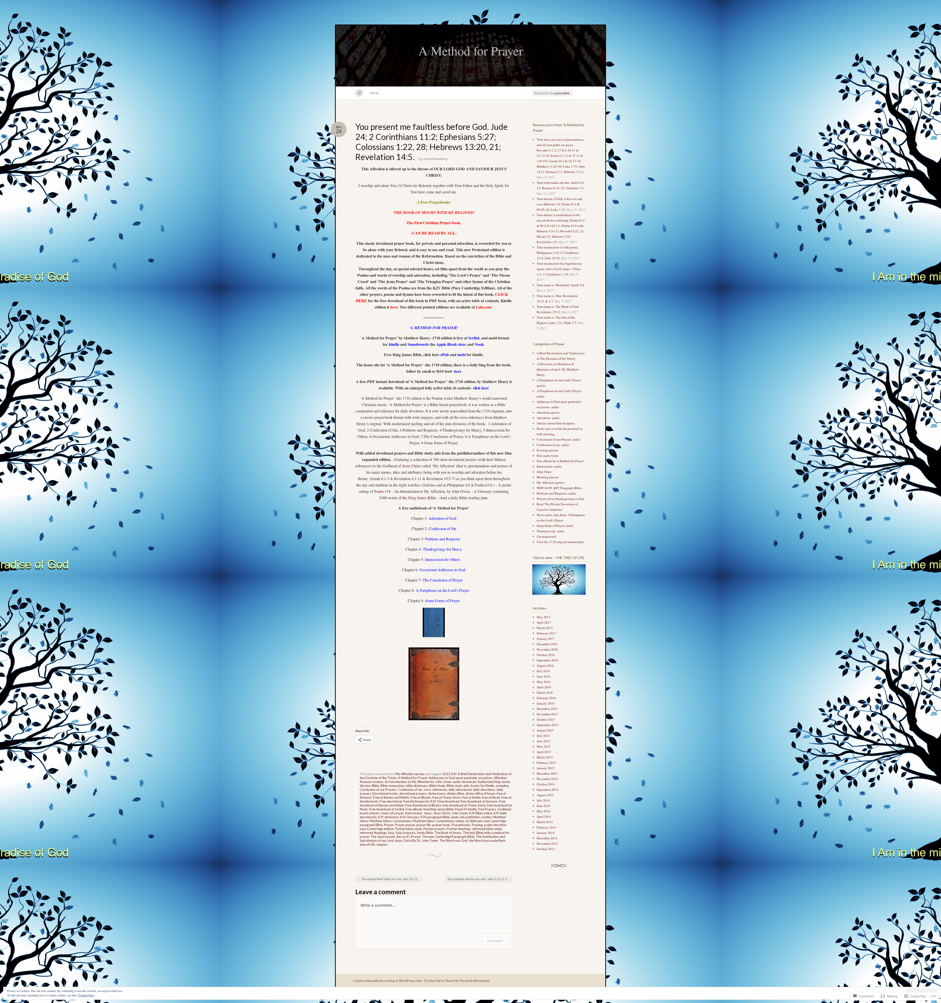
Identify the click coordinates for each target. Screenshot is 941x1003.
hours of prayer (392, 813)
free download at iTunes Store (464, 805)
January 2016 (546, 703)
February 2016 (546, 698)
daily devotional (459, 790)
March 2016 (545, 692)
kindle (394, 344)
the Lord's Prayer (408, 837)
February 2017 (546, 633)
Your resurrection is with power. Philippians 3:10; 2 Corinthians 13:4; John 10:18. (558, 252)
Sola (391, 833)
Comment (495, 941)
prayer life (423, 825)
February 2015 (546, 762)
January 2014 (546, 832)
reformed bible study (487, 829)
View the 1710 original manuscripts (560, 542)
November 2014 (547, 779)
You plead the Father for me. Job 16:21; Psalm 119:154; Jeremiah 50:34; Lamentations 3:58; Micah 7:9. (390, 879)
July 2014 (543, 800)
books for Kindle (482, 786)
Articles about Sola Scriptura (556, 423)
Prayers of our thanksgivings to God (560, 498)
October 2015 (546, 719)
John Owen (460, 813)
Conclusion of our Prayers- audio (558, 439)
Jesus (428, 813)
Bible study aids (458, 786)
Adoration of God (442, 518)
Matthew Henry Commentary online (438, 821)
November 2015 (547, 714)
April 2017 (544, 622)
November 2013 (547, 843)
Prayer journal (405, 825)
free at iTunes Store (446, 797)
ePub (444, 354)
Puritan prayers (434, 829)
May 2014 (543, 811)
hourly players (370, 813)
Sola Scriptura (405, 833)
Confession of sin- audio (553, 445)
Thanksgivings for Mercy (442, 549)
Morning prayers (548, 477)
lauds (455, 817)
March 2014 (545, 822)
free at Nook (491, 797)
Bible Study (437, 786)
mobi (461, 354)
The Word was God (453, 840)
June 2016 (543, 676)
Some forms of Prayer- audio (555, 525)
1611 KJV (449, 774)
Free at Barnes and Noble (391, 797)
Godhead (504, 809)
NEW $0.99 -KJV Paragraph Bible (559, 488)
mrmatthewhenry (435, 159)
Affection (500, 778)
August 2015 (545, 730)
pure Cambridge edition (377, 829)
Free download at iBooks (423, 805)
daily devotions (484, 790)
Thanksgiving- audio (551, 531)
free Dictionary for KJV (420, 801)
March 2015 (545, 757)
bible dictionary (417, 786)
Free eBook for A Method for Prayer (560, 461)
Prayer (388, 825)
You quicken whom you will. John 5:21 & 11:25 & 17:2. (479, 879)
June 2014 (543, 806)
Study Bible (425, 833)
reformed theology (373, 833)
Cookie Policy (86, 995)
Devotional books (385, 793)
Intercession (413, 813)
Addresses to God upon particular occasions (460, 778)
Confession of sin (410, 790)
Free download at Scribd (386, 809)
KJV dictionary (388, 817)
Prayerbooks (461, 825)
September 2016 (547, 660)
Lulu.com (484, 307)
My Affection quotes (410, 774)
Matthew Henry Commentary (390, 821)
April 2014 (544, 816)
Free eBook (414, 809)
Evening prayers (547, 450)
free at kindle (471, 797)
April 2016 (544, 687)
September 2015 (547, 725)
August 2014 (545, 795)
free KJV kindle (465, 809)
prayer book (441, 825)
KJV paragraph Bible (435, 817)
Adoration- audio (548, 418)
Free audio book (547, 455)
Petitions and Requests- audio (556, 493)
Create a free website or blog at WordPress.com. (388, 981)
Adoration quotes (548, 412)
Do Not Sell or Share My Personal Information (457, 981)
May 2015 (543, 746)
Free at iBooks (420, 797)
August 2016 (545, 665)
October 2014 (546, 784)
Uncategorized (546, 536)
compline (502, 786)
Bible (375, 786)
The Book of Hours (447, 833)
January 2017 (546, 638)
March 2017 (545, 628)
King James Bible (422, 497)
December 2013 (547, 838)
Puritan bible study (408, 829)
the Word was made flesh (487, 840)
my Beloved (473, 821)
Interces (431, 559)
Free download (448, 801)
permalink (562, 93)
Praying (477, 825)
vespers (382, 844)
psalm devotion (495, 825)
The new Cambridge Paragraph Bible (448, 837)
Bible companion (392, 786)
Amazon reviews (371, 782)
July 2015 (543, 735)
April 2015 (544, 752)
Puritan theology (458, 829)
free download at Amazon (478, 801)
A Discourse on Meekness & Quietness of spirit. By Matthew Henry (558, 369)
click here (481, 388)
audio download (464, 782)
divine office (455, 793)
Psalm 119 (382, 491)
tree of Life (367, 844)
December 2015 (547, 708)
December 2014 (547, 773)
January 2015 (546, 768)
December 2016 (547, 644)
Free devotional (391, 801)
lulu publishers (470, 817)
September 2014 (547, 789)
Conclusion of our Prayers (378, 790)
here (394, 307)
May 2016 (543, 682)
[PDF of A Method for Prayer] (472, 388)
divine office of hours (480, 793)
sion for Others (448, 559)
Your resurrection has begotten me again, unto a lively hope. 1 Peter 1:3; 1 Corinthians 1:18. (559, 268)
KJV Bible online (480, 813)
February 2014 (546, 827)
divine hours (437, 793)
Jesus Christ (411, 465)
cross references (435, 790)
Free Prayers (487, 809)
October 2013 (546, 849)
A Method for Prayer (470, 50)
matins (487, 817)
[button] (559, 579)
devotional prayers (413, 793)
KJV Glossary (409, 817)
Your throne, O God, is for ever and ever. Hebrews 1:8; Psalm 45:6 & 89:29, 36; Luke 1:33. (559, 204)
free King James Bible (438, 809)
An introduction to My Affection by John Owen (418, 782)
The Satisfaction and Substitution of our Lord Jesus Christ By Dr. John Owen (432, 838)
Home (374, 93)
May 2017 (543, 617)
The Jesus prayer (383, 837)
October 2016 (546, 655)
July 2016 (543, 671)
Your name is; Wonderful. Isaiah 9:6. (561, 285)
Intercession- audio (549, 466)
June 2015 (543, 741)
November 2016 (547, 649)
